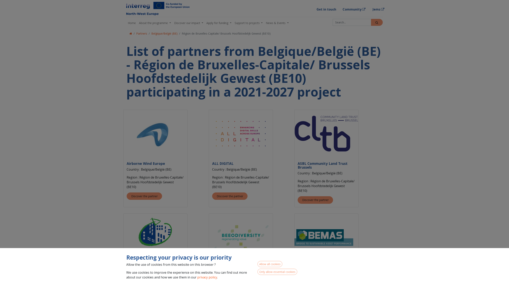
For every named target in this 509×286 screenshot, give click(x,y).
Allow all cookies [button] (270, 264)
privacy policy (207, 277)
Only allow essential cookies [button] (277, 272)
